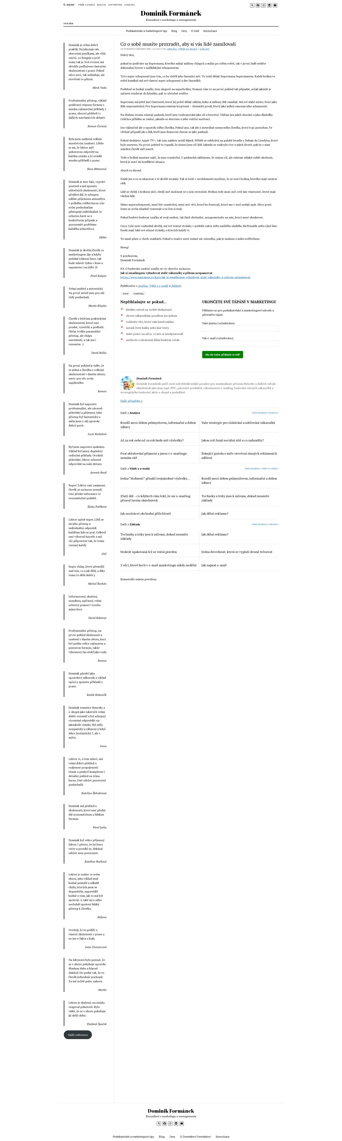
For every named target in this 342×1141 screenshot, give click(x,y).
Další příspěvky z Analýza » (265, 412)
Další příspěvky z (131, 401)
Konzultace (210, 31)
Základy (205, 49)
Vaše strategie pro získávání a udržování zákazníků (238, 422)
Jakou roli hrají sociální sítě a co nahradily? (232, 440)
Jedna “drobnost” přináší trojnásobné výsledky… (155, 478)
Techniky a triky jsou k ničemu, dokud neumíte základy (235, 498)
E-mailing (130, 4)
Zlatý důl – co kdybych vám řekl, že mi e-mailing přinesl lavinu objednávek (155, 498)
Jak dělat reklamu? (214, 513)
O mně (195, 31)
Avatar (125, 293)
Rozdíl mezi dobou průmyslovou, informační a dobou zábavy (158, 424)
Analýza (101, 4)
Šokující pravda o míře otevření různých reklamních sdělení (239, 455)
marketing (138, 293)
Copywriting (115, 4)
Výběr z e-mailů (86, 4)
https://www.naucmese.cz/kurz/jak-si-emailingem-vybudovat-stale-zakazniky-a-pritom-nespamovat (185, 277)
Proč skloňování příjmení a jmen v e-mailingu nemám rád (153, 455)
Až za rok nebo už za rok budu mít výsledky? (152, 440)
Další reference (78, 1035)
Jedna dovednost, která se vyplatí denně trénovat (236, 552)
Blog (174, 31)
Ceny (184, 31)
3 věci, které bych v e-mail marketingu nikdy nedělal (158, 565)
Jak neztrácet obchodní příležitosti (145, 513)
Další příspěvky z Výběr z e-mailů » (261, 468)
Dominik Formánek (171, 13)
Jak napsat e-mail (214, 565)
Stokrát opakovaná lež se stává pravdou (148, 552)
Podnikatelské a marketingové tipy (146, 31)
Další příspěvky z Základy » (265, 524)
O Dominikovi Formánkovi (195, 1136)
